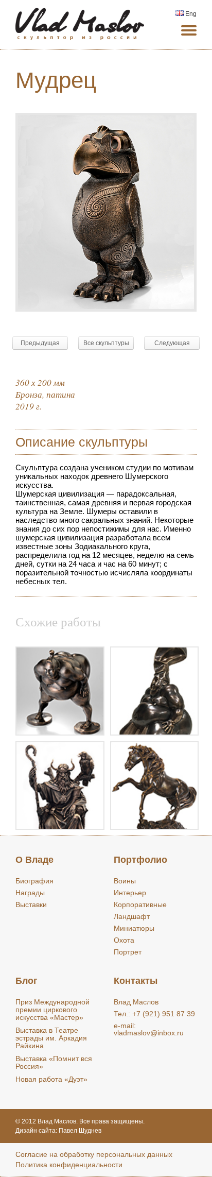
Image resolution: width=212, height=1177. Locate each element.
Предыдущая (40, 343)
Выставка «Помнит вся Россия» (53, 1062)
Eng (190, 14)
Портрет (128, 952)
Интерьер (130, 893)
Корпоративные (140, 904)
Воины (125, 881)
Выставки (31, 904)
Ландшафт (132, 916)
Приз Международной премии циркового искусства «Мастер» (52, 1009)
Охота (124, 940)
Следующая (172, 343)
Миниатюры (134, 928)
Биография (34, 881)
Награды (30, 893)
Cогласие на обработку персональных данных (93, 1154)
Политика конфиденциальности (68, 1165)
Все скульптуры (106, 343)
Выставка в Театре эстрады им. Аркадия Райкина (51, 1038)
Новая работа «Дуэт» (51, 1079)
